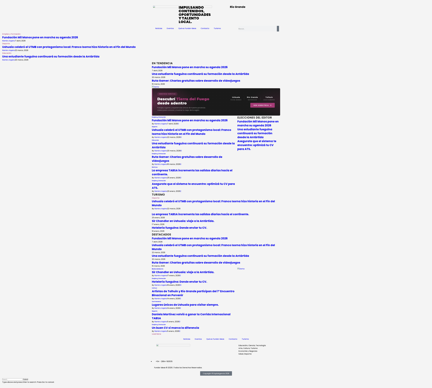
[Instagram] (204, 347)
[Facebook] (198, 347)
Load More (156, 334)
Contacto (205, 28)
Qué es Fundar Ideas (187, 28)
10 (180, 285)
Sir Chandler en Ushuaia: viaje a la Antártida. (183, 221)
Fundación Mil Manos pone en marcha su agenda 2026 (40, 37)
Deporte (6, 43)
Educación (6, 53)
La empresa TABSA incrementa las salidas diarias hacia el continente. (200, 214)
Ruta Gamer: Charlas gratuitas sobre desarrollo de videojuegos (196, 81)
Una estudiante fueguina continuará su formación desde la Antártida (50, 56)
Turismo (217, 28)
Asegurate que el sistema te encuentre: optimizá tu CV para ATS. (256, 145)
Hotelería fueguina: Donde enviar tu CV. (179, 228)
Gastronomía (156, 301)
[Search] (278, 28)
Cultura (154, 288)
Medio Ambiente (157, 269)
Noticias (158, 28)
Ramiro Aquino (8, 40)
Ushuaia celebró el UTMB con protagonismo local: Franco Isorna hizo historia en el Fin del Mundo (69, 47)
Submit (25, 379)
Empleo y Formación (11, 34)
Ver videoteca (261, 105)
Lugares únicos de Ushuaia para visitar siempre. (185, 305)
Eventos (170, 28)
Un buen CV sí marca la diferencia (175, 328)
